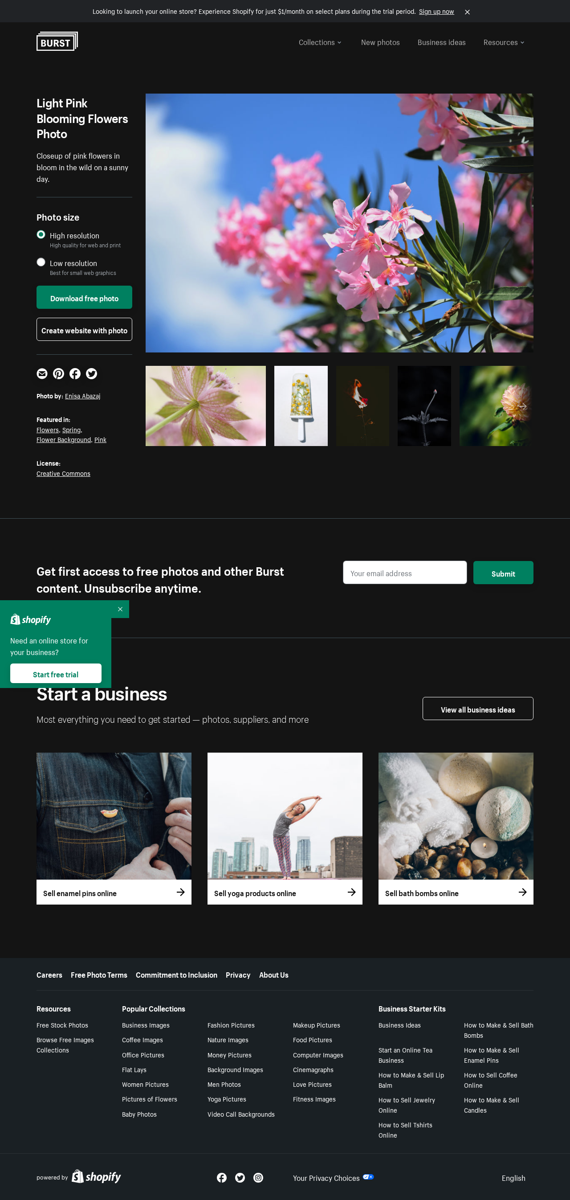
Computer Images (318, 1054)
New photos (380, 41)
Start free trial (55, 673)
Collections (317, 41)
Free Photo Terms (99, 973)
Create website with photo (84, 329)
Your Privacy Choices (326, 1177)
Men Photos (224, 1084)
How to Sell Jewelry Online (407, 1104)
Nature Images (228, 1039)
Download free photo (84, 297)
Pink (100, 439)
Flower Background (64, 439)
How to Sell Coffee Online (490, 1079)
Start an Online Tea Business (405, 1054)
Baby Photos (139, 1113)
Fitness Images (314, 1098)
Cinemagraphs (313, 1069)
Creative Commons (63, 473)
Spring (71, 429)
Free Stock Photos (62, 1024)
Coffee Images (142, 1039)
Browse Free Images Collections (65, 1044)
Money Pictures (230, 1054)
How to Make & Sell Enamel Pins (491, 1054)
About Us (274, 973)
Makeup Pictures (316, 1024)
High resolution (74, 235)
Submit (503, 572)
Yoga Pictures (227, 1098)
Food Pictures (312, 1039)
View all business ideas (478, 708)
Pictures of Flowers (149, 1098)
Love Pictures (312, 1084)
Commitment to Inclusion (176, 973)
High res (204, 436)
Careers (49, 973)
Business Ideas (400, 1024)
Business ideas (442, 41)
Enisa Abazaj (83, 395)
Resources (501, 41)
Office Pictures (143, 1054)
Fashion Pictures (231, 1024)
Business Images (146, 1024)
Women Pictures (145, 1084)
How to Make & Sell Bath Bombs (498, 1030)
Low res (239, 436)
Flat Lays (134, 1069)
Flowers (48, 429)
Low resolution (73, 263)
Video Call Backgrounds (241, 1113)
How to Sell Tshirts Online (405, 1129)
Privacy (238, 973)
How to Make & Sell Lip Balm (411, 1079)
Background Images (235, 1069)
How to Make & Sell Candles (491, 1104)
